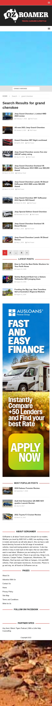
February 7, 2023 (21, 118)
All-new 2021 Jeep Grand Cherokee (30, 127)
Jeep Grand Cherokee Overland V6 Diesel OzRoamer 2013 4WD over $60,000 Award (32, 168)
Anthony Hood (21, 173)
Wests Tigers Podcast (19, 628)
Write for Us (7, 603)
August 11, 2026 (21, 294)
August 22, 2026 (21, 269)
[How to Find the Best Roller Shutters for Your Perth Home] (8, 267)
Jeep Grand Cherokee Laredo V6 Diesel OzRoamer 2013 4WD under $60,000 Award (31, 184)
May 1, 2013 (20, 228)
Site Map (6, 595)
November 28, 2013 (22, 214)
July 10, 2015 (20, 157)
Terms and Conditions (10, 599)
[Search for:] (26, 88)
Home (5, 588)
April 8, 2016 (20, 143)
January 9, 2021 (21, 130)
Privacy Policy (8, 592)
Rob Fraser (33, 118)
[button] (48, 3)
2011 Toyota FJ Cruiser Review (28, 515)
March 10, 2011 (21, 517)
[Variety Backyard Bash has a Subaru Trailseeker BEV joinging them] (8, 279)
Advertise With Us (9, 580)
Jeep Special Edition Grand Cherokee (31, 212)
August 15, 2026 (21, 282)
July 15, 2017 (20, 506)
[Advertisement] (26, 58)
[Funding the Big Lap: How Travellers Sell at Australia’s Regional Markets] (8, 292)
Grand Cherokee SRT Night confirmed (31, 140)
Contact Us (7, 584)
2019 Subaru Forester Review (27, 488)
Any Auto (6, 628)
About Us (6, 576)
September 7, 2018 (22, 491)
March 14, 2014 (9, 173)
